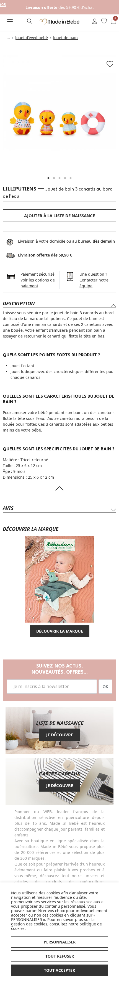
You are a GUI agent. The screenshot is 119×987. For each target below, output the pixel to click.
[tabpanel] (59, 112)
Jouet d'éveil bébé (31, 37)
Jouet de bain (65, 37)
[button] (10, 21)
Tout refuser (59, 956)
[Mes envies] (104, 21)
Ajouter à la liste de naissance (59, 215)
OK (105, 686)
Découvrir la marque (59, 631)
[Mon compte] (94, 21)
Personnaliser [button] (60, 942)
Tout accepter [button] (59, 970)
